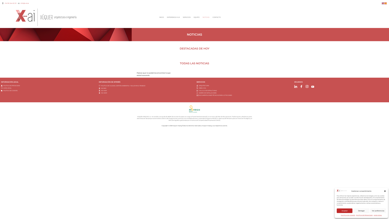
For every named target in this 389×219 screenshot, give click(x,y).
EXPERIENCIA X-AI (173, 17)
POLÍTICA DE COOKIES (348, 215)
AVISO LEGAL (378, 215)
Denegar (361, 211)
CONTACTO (217, 17)
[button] (385, 191)
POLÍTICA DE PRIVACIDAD (364, 215)
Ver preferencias (378, 211)
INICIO (161, 17)
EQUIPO (197, 17)
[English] (383, 3)
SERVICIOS (187, 17)
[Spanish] (385, 3)
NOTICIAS (206, 17)
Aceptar (345, 211)
